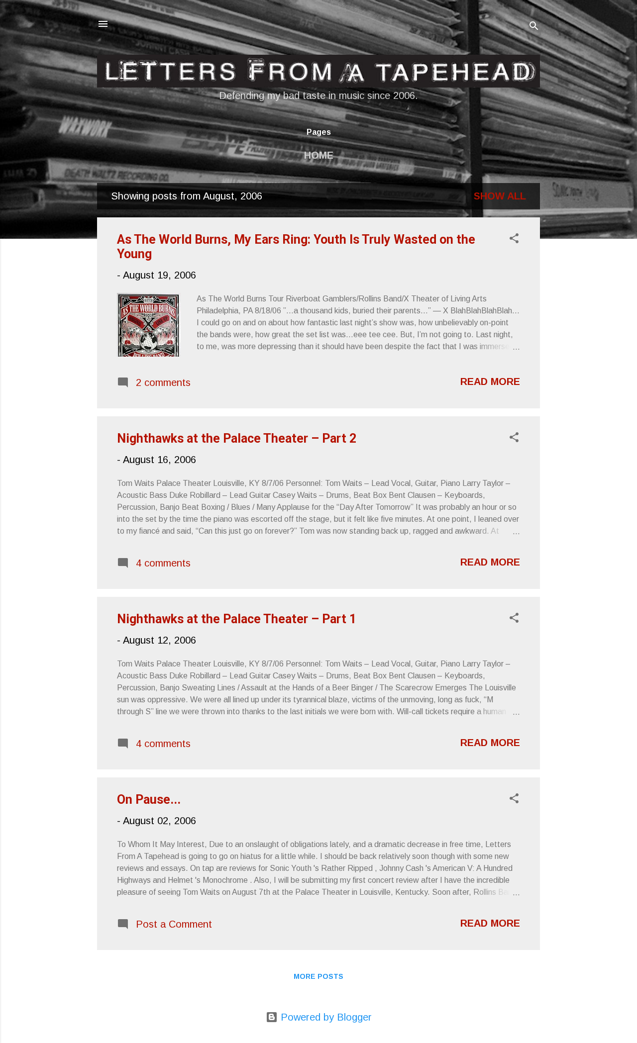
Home (318, 155)
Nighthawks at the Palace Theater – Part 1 (236, 619)
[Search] (534, 27)
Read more (490, 381)
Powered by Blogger (325, 1017)
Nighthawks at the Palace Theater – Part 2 (236, 438)
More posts (318, 976)
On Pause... (149, 799)
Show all (500, 195)
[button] (514, 239)
